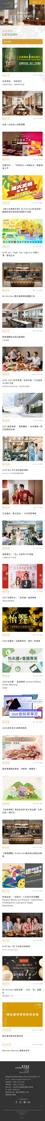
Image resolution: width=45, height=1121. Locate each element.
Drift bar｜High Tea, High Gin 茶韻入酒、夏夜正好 (20, 254)
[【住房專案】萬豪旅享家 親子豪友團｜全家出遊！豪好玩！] (22, 788)
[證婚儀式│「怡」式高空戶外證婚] (22, 533)
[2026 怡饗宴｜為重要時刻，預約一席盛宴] (22, 619)
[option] (22, 13)
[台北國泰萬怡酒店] (22, 1069)
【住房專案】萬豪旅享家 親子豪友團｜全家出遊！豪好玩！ (22, 811)
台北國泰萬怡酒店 (8, 5)
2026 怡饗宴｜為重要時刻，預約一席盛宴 (21, 640)
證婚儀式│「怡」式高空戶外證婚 (17, 554)
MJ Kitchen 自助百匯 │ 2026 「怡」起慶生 (21, 991)
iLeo (22, 1118)
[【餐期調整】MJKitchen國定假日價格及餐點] (22, 832)
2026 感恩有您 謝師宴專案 (14, 727)
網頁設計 (22, 1114)
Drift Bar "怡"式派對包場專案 (16, 946)
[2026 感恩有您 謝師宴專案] (22, 706)
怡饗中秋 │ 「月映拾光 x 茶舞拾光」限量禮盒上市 (22, 166)
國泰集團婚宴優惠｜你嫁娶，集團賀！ (19, 768)
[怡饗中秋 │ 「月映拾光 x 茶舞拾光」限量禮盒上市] (22, 144)
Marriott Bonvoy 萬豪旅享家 (16, 1050)
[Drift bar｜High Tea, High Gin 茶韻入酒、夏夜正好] (22, 231)
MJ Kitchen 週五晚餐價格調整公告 (18, 296)
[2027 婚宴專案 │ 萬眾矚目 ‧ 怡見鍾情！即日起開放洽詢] (22, 405)
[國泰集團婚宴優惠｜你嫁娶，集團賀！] (22, 747)
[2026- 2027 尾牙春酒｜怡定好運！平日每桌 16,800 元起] (22, 359)
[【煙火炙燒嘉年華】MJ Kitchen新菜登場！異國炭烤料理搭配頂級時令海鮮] (22, 187)
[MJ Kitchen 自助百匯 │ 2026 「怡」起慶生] (22, 968)
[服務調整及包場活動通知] (22, 315)
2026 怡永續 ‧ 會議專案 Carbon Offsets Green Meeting (21, 683)
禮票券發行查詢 (10, 1095)
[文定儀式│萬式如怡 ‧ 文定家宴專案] (22, 492)
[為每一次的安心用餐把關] (22, 103)
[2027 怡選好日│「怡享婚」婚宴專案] (22, 576)
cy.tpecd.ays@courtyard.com (20, 1079)
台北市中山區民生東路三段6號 (23, 1087)
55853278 (16, 1089)
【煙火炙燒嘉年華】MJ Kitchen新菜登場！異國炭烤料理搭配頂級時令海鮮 (22, 210)
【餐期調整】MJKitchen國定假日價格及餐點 (22, 855)
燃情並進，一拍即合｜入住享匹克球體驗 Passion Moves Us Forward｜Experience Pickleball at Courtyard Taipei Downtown (22, 901)
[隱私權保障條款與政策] (22, 1014)
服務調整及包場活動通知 (13, 336)
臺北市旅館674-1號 (22, 1092)
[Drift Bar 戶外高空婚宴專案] (22, 449)
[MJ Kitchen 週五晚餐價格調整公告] (22, 275)
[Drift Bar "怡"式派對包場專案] (22, 925)
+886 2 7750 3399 (18, 1082)
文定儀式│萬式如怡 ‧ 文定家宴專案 (19, 513)
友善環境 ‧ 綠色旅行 (12, 81)
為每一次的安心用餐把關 (13, 124)
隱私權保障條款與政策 (12, 1035)
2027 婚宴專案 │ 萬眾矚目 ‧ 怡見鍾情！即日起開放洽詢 (22, 428)
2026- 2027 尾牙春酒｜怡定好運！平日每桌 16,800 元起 (22, 381)
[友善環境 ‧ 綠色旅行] (22, 60)
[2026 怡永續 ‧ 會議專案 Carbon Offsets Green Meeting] (22, 660)
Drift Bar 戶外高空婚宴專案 (15, 470)
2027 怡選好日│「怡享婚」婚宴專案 (19, 597)
